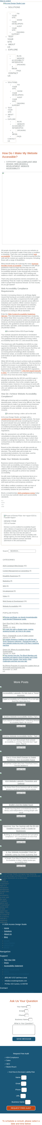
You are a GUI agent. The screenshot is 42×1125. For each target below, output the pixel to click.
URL (18, 1096)
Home (6, 928)
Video (5, 596)
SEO (4, 586)
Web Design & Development (17, 165)
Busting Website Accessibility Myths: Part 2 (21, 717)
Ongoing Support (18, 33)
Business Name (21, 1019)
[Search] (7, 554)
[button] (21, 501)
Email (21, 1011)
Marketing (6, 581)
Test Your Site (10, 39)
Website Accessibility (17, 167)
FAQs (19, 71)
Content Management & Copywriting (16, 571)
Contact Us (12, 140)
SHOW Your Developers (17, 22)
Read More (21, 705)
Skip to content (5, 1)
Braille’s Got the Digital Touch (21, 805)
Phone (22, 1015)
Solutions (14, 7)
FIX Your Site (15, 15)
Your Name (22, 1007)
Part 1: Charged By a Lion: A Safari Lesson (18, 636)
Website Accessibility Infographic (18, 60)
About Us (10, 116)
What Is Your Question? (23, 1023)
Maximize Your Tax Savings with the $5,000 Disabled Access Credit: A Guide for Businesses (21, 828)
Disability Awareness (10, 576)
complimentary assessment (11, 419)
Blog (19, 56)
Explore (13, 50)
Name (18, 1077)
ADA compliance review (26, 493)
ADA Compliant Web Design (13, 566)
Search (5, 551)
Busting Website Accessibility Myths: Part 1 (21, 736)
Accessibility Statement (13, 966)
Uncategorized (8, 591)
